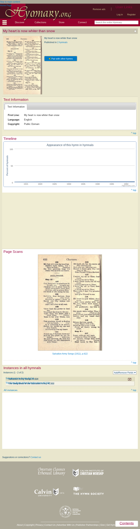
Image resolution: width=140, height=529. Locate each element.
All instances (11, 390)
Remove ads (99, 9)
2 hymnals (62, 42)
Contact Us (49, 525)
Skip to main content (10, 2)
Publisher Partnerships (87, 525)
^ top (133, 133)
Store (61, 22)
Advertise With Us (65, 525)
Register (131, 14)
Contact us (35, 457)
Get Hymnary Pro (114, 525)
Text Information (16, 106)
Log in (120, 14)
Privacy (39, 525)
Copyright (29, 525)
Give (102, 525)
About (20, 525)
